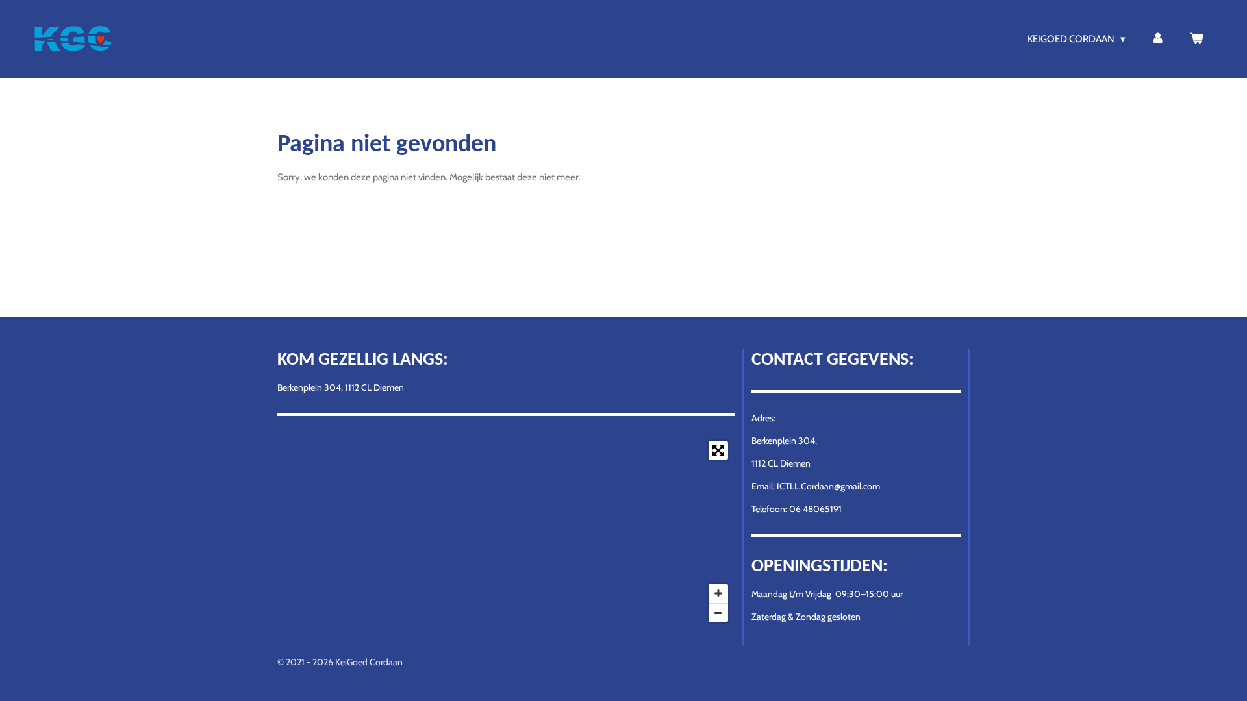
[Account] (1157, 39)
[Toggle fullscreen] (718, 450)
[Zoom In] (718, 593)
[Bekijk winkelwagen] (1196, 39)
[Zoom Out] (718, 612)
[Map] (506, 531)
